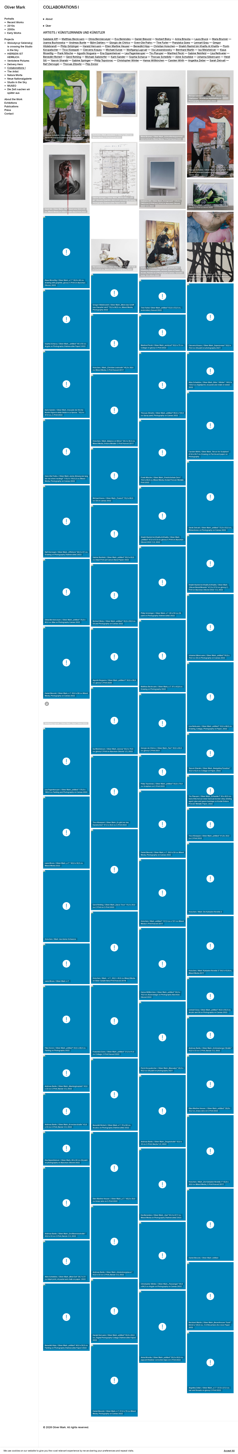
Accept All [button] (229, 1451)
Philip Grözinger (70, 46)
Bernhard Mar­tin (185, 49)
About (49, 18)
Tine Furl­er (162, 42)
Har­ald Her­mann (92, 46)
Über (48, 25)
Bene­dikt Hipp (141, 46)
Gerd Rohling (73, 56)
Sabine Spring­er (81, 60)
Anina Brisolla (182, 38)
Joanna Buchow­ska (54, 42)
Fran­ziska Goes (181, 42)
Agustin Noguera (86, 53)
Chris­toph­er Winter (128, 60)
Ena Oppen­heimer (110, 53)
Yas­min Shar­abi (59, 60)
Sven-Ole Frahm (143, 42)
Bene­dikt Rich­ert (52, 56)
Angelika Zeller (197, 60)
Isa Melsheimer (207, 49)
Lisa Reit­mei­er (218, 53)
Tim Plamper (156, 53)
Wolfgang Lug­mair (136, 49)
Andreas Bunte (77, 42)
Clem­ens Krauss (92, 49)
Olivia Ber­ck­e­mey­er (99, 38)
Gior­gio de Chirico (119, 42)
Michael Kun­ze (114, 49)
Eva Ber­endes (123, 38)
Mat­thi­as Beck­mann (73, 38)
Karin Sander (118, 56)
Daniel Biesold (143, 38)
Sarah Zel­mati (217, 60)
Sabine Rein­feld (197, 53)
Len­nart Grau (201, 42)
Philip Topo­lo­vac (103, 60)
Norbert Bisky (163, 38)
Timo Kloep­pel (70, 49)
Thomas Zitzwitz (72, 63)
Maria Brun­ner (220, 38)
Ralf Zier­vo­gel (51, 63)
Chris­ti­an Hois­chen (164, 46)
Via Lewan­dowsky (161, 49)
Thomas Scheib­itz (161, 56)
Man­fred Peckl (175, 53)
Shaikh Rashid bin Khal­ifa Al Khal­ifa (199, 46)
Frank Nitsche (65, 53)
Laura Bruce (201, 38)
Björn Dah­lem (97, 42)
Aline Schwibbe (184, 56)
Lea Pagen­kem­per (135, 53)
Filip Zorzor (92, 63)
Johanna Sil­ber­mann (208, 56)
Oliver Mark (14, 7)
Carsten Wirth (176, 60)
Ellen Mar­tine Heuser (117, 46)
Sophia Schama (138, 56)
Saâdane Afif (50, 38)
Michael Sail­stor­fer (96, 56)
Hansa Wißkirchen (153, 60)
